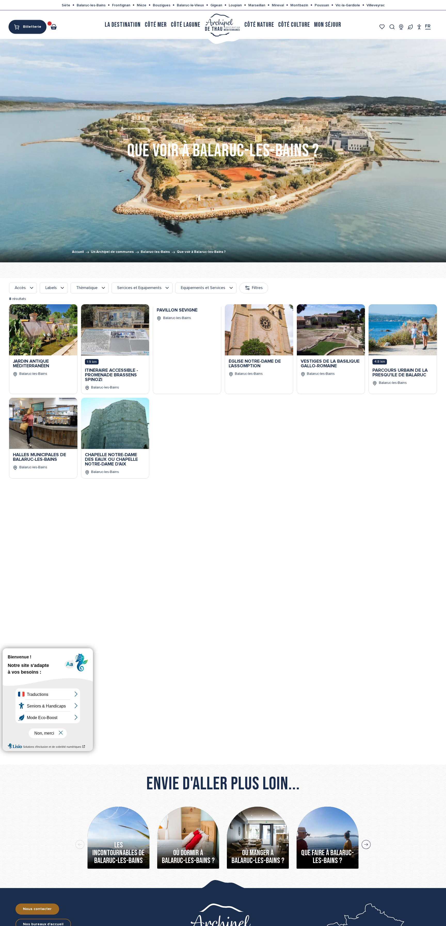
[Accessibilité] (419, 27)
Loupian (235, 5)
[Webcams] (401, 27)
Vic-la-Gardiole (348, 5)
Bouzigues (161, 5)
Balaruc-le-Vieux (190, 5)
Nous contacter (37, 909)
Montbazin (299, 5)
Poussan (322, 5)
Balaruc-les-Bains (91, 5)
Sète (66, 5)
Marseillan (256, 5)
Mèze (141, 5)
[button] (392, 27)
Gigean (216, 5)
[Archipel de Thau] (222, 24)
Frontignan (121, 5)
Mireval (278, 5)
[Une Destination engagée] (410, 27)
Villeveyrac (376, 5)
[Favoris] (382, 26)
